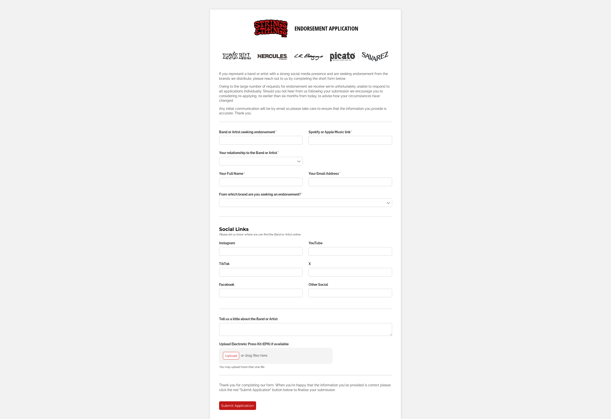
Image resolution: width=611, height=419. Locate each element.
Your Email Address (331, 173)
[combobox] (261, 161)
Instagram (227, 243)
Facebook (226, 284)
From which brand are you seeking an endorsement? (267, 194)
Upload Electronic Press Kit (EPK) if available (254, 344)
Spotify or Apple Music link (337, 132)
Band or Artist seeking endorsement (254, 132)
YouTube (315, 243)
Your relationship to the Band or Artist (256, 153)
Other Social (318, 284)
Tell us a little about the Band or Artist (248, 319)
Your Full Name (239, 173)
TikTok (224, 264)
